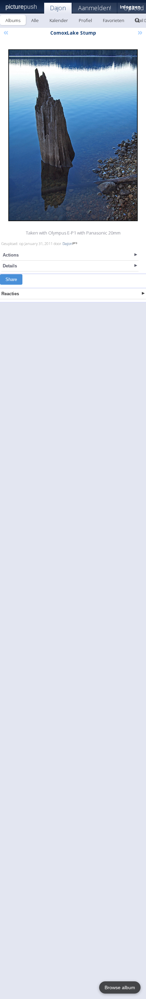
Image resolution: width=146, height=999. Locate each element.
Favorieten (113, 20)
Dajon (58, 8)
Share (11, 279)
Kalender (59, 20)
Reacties (10, 293)
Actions (11, 255)
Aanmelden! (94, 8)
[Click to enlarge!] (73, 135)
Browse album (120, 987)
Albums (12, 20)
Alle (35, 20)
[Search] (137, 20)
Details (10, 265)
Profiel (85, 20)
